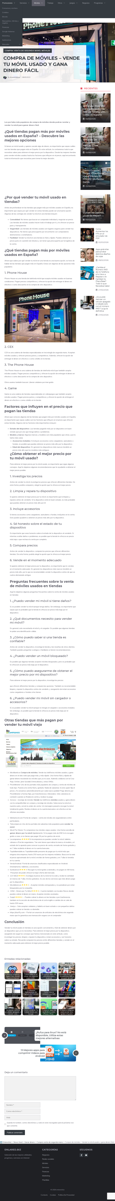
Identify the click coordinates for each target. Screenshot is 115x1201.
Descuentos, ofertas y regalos (10, 22)
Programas (98, 3)
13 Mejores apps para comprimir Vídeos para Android (31, 1053)
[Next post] (76, 1053)
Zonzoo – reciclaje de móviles (22, 800)
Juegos (72, 3)
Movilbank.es (15, 772)
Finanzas (5, 27)
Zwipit (12, 897)
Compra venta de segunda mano (23, 50)
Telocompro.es (16, 824)
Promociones (7, 3)
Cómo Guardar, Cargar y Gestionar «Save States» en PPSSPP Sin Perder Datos (93, 176)
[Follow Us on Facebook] (81, 1155)
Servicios (23, 3)
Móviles (37, 3)
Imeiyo (13, 906)
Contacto (44, 1195)
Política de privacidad (66, 1195)
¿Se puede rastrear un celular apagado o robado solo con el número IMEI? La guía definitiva (103, 304)
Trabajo (50, 3)
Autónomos (6, 40)
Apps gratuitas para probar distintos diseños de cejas (103, 252)
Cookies (53, 1195)
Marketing (6, 36)
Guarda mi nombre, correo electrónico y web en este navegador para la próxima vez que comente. (40, 1124)
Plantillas (45, 1180)
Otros (60, 3)
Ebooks (5, 17)
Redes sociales (48, 1159)
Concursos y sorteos (10, 8)
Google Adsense (8, 31)
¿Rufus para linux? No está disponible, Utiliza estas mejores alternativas (51, 1035)
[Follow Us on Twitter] (86, 1155)
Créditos (5, 12)
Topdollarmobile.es (17, 851)
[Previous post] (4, 1035)
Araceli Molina (15, 77)
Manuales (5, 44)
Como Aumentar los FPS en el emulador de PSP (102, 233)
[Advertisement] (40, 103)
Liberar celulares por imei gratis (41, 382)
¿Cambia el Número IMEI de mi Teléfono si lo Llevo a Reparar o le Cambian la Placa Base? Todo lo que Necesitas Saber (103, 276)
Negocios (86, 3)
